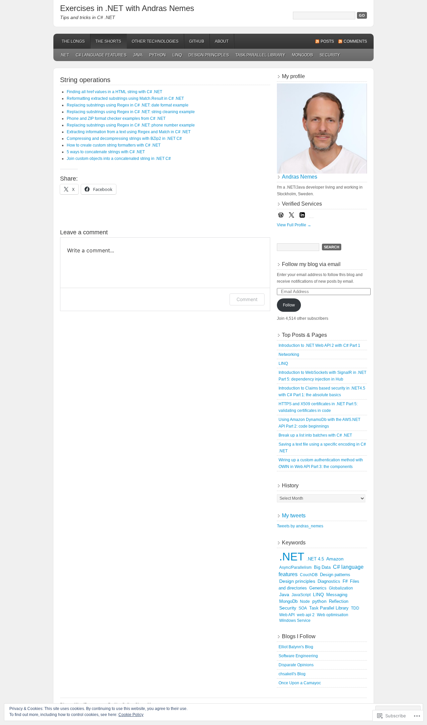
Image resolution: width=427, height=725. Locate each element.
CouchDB (309, 574)
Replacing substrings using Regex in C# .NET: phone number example (131, 125)
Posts (327, 41)
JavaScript (301, 594)
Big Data (322, 567)
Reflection (338, 601)
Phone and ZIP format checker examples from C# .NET (116, 118)
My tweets (294, 515)
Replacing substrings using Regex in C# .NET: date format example (127, 105)
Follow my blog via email (311, 264)
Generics (318, 588)
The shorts (108, 41)
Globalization (341, 588)
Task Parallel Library (260, 55)
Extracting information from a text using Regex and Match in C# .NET (128, 132)
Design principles (208, 55)
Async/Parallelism (295, 567)
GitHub (196, 41)
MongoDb (302, 55)
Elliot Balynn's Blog (296, 647)
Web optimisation (332, 615)
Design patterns (335, 574)
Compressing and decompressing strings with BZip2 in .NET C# (124, 138)
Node (305, 601)
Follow (289, 305)
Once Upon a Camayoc (300, 683)
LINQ (177, 55)
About (222, 41)
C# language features (101, 55)
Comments (355, 41)
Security (330, 55)
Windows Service (295, 620)
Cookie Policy (130, 714)
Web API (287, 615)
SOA (303, 608)
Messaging (336, 594)
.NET (64, 55)
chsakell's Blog (292, 674)
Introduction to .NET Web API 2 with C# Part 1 (319, 345)
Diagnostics (329, 581)
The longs (73, 41)
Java (137, 55)
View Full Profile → (294, 225)
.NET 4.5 (315, 558)
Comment (247, 299)
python (157, 55)
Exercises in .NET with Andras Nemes (127, 8)
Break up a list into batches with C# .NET (315, 435)
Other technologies (155, 41)
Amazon (335, 558)
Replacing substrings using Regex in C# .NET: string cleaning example (131, 111)
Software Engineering (298, 656)
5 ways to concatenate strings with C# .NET (106, 152)
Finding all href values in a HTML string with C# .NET (114, 91)
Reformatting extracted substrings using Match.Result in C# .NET (125, 98)
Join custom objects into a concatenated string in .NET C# (119, 158)
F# (345, 581)
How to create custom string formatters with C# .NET (113, 145)
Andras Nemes (299, 177)
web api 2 (306, 615)
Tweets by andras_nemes (300, 526)
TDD (355, 608)
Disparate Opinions (296, 665)
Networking (289, 354)
